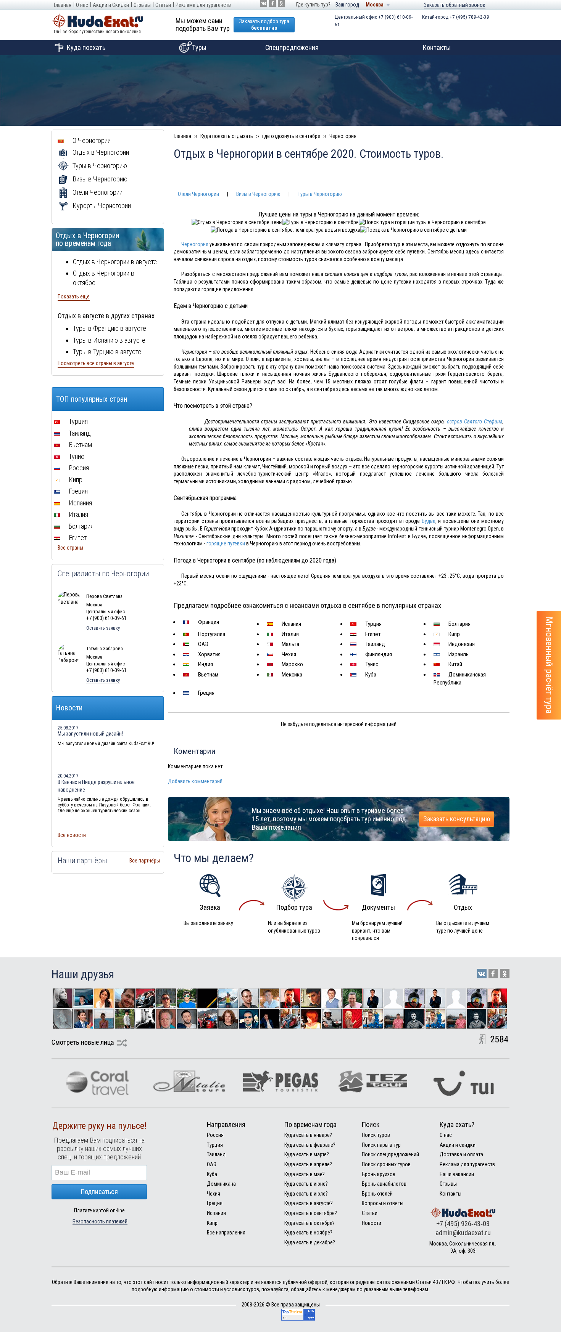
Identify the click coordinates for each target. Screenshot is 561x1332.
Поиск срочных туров (386, 1164)
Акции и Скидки (111, 5)
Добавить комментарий (195, 781)
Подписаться (99, 1192)
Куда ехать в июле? (306, 1194)
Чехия (288, 654)
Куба (370, 674)
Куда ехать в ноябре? (308, 1232)
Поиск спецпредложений (390, 1154)
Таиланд (374, 644)
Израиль (458, 654)
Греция (205, 692)
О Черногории (91, 140)
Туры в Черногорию (320, 194)
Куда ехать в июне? (306, 1184)
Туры (199, 47)
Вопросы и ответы (382, 1203)
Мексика (291, 674)
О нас (82, 5)
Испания (290, 623)
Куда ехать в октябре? (309, 1223)
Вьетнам (207, 674)
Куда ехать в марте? (306, 1154)
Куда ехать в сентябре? (310, 1213)
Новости (371, 1223)
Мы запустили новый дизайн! (90, 734)
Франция (208, 622)
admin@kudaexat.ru (463, 1233)
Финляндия (378, 654)
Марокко (291, 664)
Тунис (371, 664)
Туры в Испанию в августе (109, 340)
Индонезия (461, 644)
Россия (78, 468)
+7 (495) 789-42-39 (455, 17)
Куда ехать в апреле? (308, 1164)
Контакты (437, 47)
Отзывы (142, 5)
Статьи (163, 5)
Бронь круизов (378, 1174)
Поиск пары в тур (381, 1145)
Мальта (289, 644)
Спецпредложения (292, 47)
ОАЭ (202, 644)
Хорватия (209, 654)
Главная (62, 5)
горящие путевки (225, 543)
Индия (205, 664)
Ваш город (347, 5)
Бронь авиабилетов (384, 1184)
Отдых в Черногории (100, 152)
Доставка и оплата (461, 1154)
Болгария (459, 623)
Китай (454, 664)
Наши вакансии (457, 1174)
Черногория (194, 244)
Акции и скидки (458, 1145)
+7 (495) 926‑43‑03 (463, 1224)
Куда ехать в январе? (308, 1135)
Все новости (72, 835)
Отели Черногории (198, 194)
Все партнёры (144, 861)
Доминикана (221, 1184)
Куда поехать (86, 47)
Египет (372, 634)
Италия (289, 634)
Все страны (70, 548)
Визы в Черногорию (258, 194)
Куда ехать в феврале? (309, 1145)
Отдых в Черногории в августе (115, 262)
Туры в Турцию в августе (107, 352)
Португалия (211, 634)
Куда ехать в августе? (308, 1203)
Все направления (226, 1232)
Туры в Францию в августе (109, 328)
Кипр (453, 634)
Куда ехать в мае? (304, 1174)
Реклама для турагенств (203, 5)
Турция (373, 623)
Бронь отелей (377, 1194)
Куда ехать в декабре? (309, 1242)
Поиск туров (376, 1135)
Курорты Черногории (101, 206)
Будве (428, 521)
